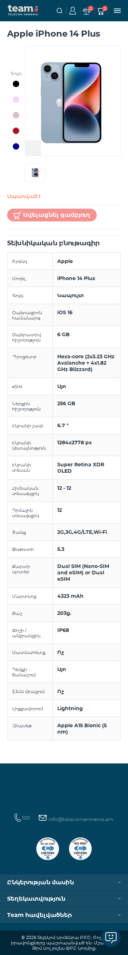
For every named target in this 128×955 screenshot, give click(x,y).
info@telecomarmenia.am (80, 819)
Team (23, 10)
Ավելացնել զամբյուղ (56, 214)
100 (26, 818)
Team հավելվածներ (39, 915)
